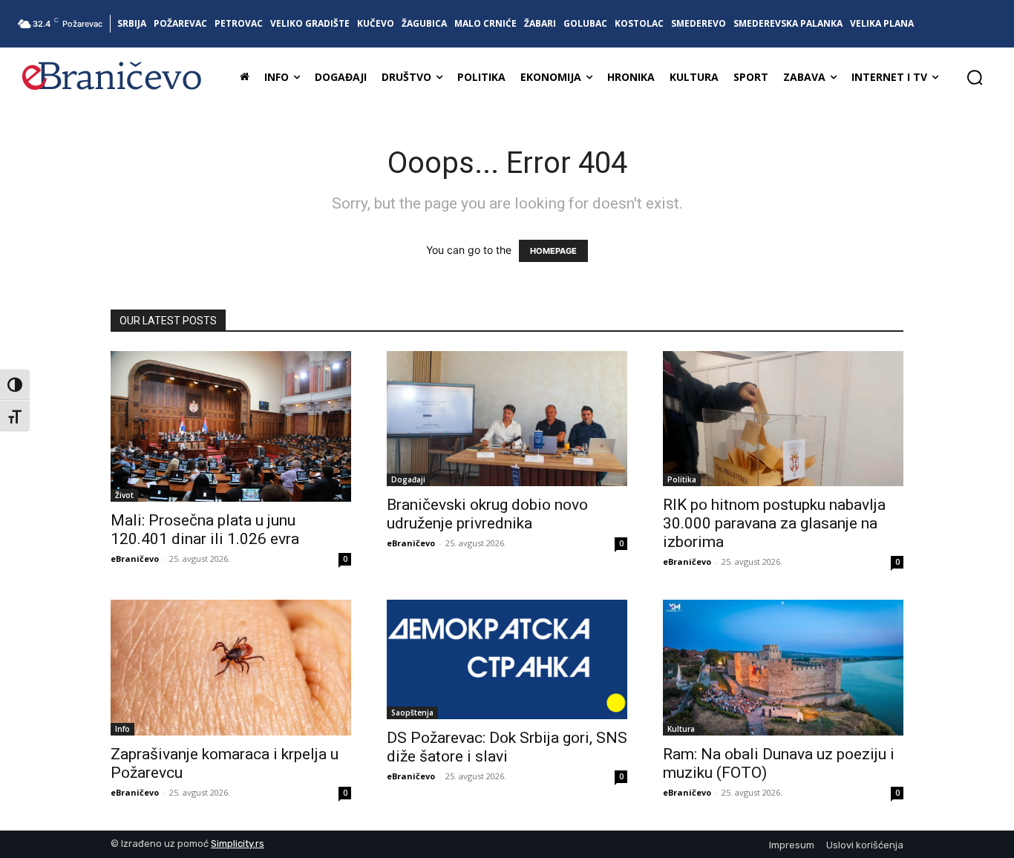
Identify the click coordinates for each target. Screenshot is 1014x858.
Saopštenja (412, 712)
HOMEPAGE (553, 251)
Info (122, 729)
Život (124, 495)
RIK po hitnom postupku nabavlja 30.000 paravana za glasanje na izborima (774, 523)
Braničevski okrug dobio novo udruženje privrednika (487, 514)
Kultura (681, 729)
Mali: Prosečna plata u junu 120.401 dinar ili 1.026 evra (205, 529)
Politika (681, 479)
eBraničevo (135, 558)
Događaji (408, 479)
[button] (974, 77)
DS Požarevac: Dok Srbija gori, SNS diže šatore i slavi (507, 747)
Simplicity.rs (237, 843)
